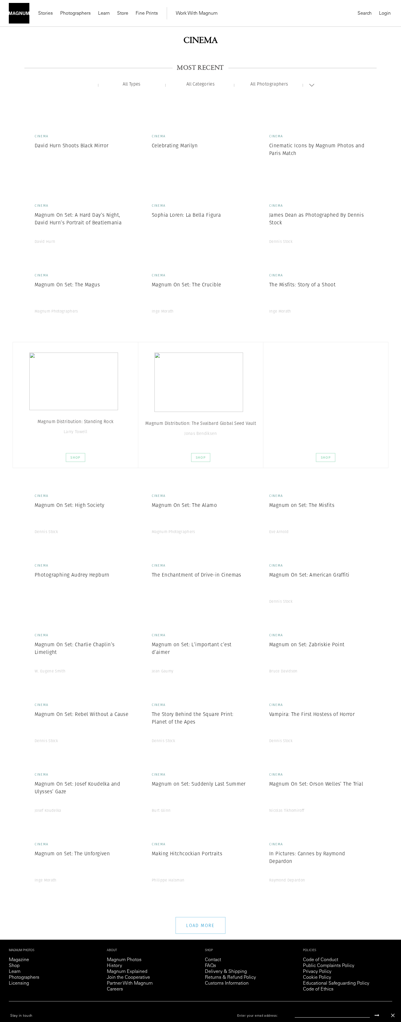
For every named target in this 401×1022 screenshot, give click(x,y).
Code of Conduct (320, 960)
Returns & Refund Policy (230, 977)
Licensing (19, 983)
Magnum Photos (124, 960)
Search (365, 13)
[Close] (392, 1015)
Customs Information (227, 983)
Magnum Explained (127, 971)
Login (385, 13)
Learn (104, 13)
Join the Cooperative (128, 977)
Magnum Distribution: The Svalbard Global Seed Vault (200, 423)
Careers (115, 989)
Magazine (19, 960)
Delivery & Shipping (226, 971)
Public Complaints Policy (328, 965)
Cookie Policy (317, 977)
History (114, 965)
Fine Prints (147, 13)
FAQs (210, 965)
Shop (75, 457)
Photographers (75, 13)
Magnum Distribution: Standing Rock (76, 421)
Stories (45, 13)
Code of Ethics (318, 989)
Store (122, 13)
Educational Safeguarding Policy (336, 983)
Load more (200, 925)
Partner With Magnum (130, 983)
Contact (213, 960)
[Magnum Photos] (19, 13)
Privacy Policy (317, 971)
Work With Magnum (197, 13)
